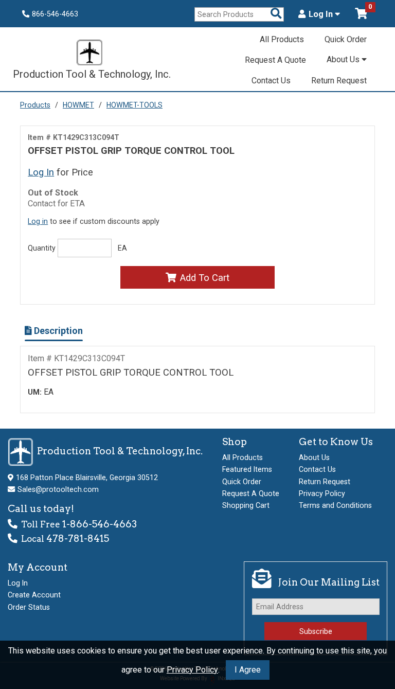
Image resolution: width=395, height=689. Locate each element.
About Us (344, 59)
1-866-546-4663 (99, 524)
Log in (38, 221)
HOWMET (78, 105)
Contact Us (271, 80)
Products (35, 105)
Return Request (339, 80)
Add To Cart (204, 277)
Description (57, 330)
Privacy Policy (192, 670)
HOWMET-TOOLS (134, 105)
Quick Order (346, 39)
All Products (282, 39)
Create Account (34, 595)
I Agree (248, 670)
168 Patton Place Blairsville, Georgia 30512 (87, 477)
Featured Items (247, 469)
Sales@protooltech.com (58, 489)
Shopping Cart (246, 505)
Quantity (42, 248)
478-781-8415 (77, 538)
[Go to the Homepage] (89, 54)
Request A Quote (275, 60)
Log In (322, 14)
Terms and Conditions (335, 505)
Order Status (29, 607)
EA (122, 248)
